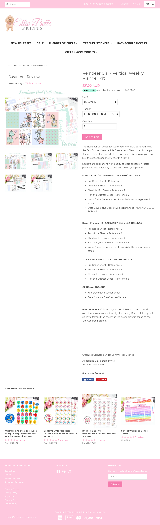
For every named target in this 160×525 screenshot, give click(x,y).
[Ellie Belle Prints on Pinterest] (64, 472)
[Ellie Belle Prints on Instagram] (69, 472)
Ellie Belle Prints (79, 512)
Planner (86, 109)
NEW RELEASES (21, 43)
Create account (104, 3)
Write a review (33, 83)
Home (7, 65)
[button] (12, 440)
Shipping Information (14, 482)
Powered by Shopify (96, 512)
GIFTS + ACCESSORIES (80, 52)
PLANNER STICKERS (62, 43)
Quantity (87, 121)
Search (8, 474)
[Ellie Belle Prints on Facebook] (58, 472)
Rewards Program (13, 478)
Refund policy (11, 503)
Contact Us (10, 471)
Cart (139, 3)
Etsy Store (9, 496)
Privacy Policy (11, 493)
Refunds (8, 485)
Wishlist (125, 3)
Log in (87, 3)
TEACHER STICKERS (96, 43)
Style (85, 96)
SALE (40, 43)
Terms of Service (12, 489)
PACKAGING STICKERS (132, 43)
